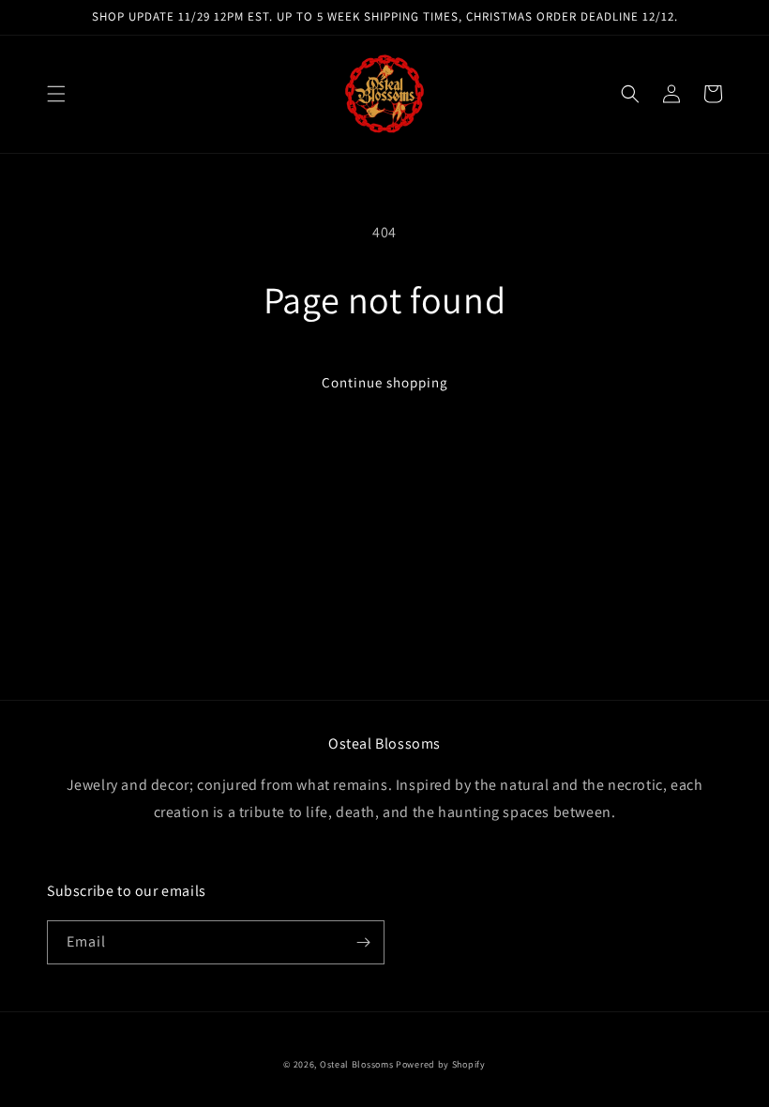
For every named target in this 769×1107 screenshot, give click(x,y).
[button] (56, 93)
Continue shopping (385, 382)
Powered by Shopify (441, 1064)
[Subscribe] (363, 942)
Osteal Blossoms (357, 1064)
